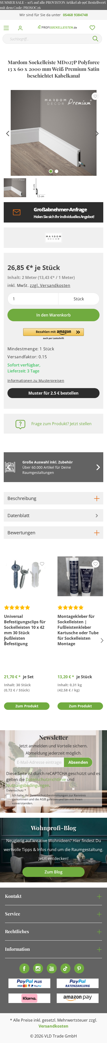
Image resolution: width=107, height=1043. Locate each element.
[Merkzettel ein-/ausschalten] (95, 96)
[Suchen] (95, 39)
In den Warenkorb (53, 315)
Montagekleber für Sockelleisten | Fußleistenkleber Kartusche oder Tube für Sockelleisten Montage (78, 630)
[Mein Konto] (22, 26)
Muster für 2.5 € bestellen (53, 393)
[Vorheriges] (7, 133)
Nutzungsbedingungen (27, 785)
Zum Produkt (26, 706)
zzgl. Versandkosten (50, 285)
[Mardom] (53, 237)
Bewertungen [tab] (21, 533)
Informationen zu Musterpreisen (35, 380)
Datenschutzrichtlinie (46, 779)
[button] (53, 334)
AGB (43, 799)
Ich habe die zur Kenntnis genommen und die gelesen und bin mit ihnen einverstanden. (49, 799)
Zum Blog (53, 872)
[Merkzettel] (91, 26)
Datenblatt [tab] (18, 515)
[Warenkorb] (104, 22)
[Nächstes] (97, 133)
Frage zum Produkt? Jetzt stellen (61, 423)
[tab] (53, 498)
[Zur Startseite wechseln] (57, 27)
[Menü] (6, 27)
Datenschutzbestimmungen (49, 795)
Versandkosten (53, 1026)
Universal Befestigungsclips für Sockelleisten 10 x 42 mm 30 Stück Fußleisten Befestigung (25, 630)
